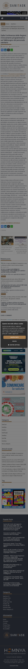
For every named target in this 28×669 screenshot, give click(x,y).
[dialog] (14, 334)
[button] (14, 345)
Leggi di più (15, 333)
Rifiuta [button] (14, 341)
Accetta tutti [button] (14, 337)
